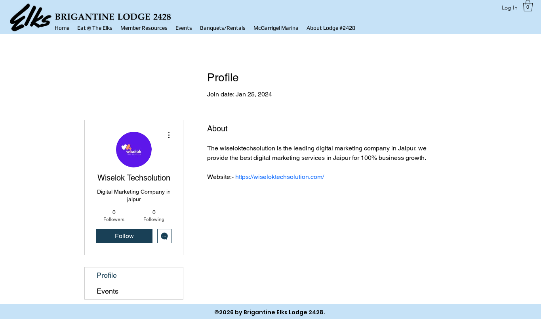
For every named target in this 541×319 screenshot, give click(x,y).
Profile (107, 275)
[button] (143, 28)
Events (107, 291)
